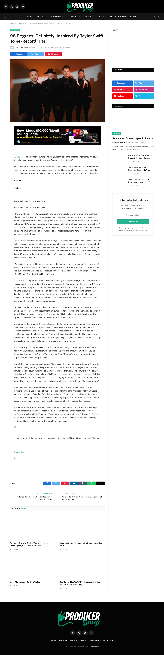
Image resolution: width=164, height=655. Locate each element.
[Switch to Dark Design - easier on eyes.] (155, 17)
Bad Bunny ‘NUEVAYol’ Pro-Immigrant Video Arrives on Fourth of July (79, 583)
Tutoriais (74, 17)
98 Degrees (19, 157)
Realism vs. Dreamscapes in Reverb (132, 138)
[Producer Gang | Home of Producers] (82, 6)
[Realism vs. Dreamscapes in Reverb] (133, 123)
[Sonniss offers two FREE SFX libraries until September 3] (119, 183)
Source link (19, 452)
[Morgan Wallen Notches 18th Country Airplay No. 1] (82, 527)
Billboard (15, 30)
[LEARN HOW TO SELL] (57, 144)
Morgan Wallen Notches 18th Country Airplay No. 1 (80, 544)
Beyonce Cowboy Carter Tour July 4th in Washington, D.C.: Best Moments (29, 544)
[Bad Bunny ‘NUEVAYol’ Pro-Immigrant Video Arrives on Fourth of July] (82, 566)
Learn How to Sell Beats (123, 17)
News (101, 17)
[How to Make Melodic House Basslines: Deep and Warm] (119, 170)
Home (30, 17)
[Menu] (5, 17)
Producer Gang (22, 47)
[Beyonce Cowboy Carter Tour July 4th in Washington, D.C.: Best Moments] (32, 527)
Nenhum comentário (50, 47)
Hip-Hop (74, 640)
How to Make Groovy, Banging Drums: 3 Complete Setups (140, 157)
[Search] (159, 17)
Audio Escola (95, 647)
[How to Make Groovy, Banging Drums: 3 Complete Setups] (119, 158)
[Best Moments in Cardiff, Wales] (32, 566)
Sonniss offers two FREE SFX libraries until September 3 (140, 181)
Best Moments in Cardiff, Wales (25, 582)
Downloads (56, 17)
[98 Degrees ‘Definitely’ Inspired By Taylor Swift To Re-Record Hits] (57, 121)
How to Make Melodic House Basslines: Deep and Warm (139, 169)
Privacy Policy (134, 230)
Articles (41, 17)
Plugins (88, 17)
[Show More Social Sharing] (64, 54)
